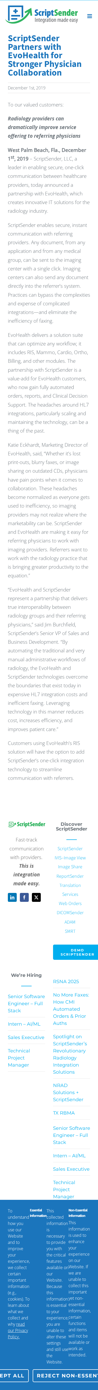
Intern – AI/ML (24, 1024)
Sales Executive (26, 1037)
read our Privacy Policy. (18, 1330)
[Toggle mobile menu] (90, 16)
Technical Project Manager (19, 1058)
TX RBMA (64, 1113)
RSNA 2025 (66, 981)
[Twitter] (36, 897)
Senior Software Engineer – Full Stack (26, 1004)
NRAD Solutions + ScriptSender (68, 1093)
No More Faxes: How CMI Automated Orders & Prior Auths (71, 1009)
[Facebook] (24, 897)
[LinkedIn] (12, 897)
